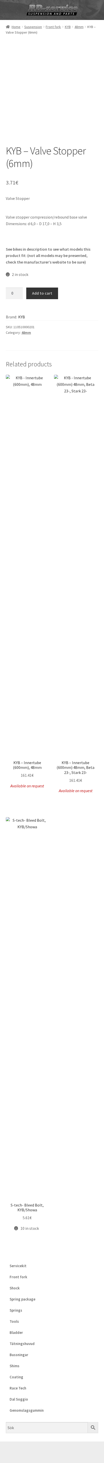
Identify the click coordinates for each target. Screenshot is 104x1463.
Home (16, 27)
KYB (68, 27)
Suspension (33, 27)
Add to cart (42, 293)
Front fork (53, 27)
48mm (79, 27)
